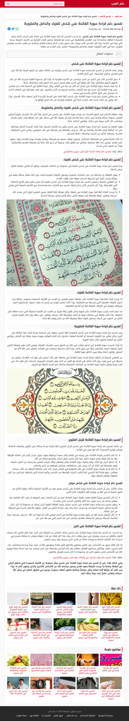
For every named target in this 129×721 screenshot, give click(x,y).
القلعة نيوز (34, 715)
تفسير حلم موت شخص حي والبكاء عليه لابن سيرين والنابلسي (82, 557)
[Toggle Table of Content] (117, 54)
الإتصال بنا (46, 715)
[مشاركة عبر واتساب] (17, 28)
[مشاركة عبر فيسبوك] (9, 28)
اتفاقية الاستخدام (87, 715)
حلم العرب (117, 3)
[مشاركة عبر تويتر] (13, 28)
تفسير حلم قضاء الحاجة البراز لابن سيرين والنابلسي (87, 151)
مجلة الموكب (21, 715)
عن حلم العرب (71, 715)
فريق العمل (58, 715)
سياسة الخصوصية (105, 715)
